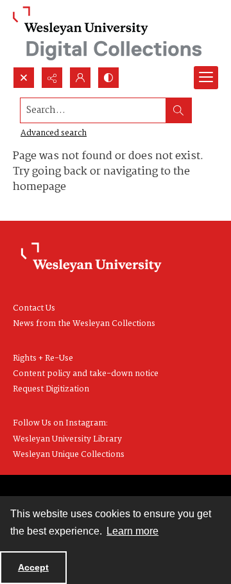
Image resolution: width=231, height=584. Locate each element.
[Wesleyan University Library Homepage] (91, 258)
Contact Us (34, 308)
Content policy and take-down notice (85, 374)
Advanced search (54, 133)
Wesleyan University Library (67, 439)
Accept (33, 567)
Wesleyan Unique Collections (68, 454)
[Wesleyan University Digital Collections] (107, 33)
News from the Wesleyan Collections (84, 324)
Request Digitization (51, 389)
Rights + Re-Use (43, 358)
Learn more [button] (132, 531)
